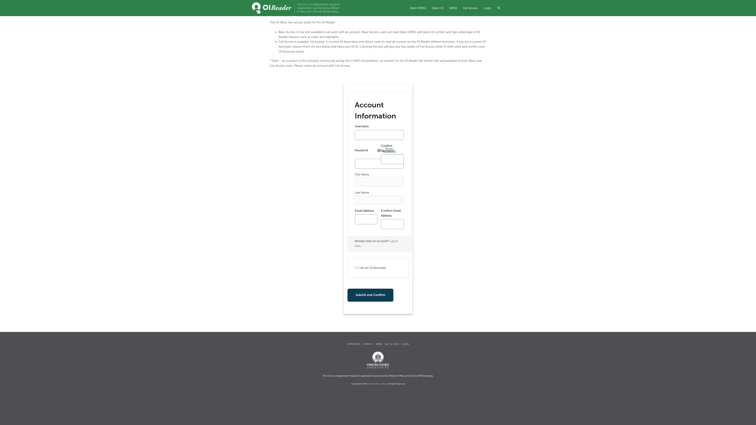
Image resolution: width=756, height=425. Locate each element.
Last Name (362, 192)
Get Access (470, 8)
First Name (362, 174)
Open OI (437, 8)
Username (362, 126)
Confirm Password (387, 148)
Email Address (364, 211)
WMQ (453, 8)
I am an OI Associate (372, 268)
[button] (499, 8)
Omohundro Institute (377, 384)
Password (361, 150)
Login (487, 8)
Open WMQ (418, 8)
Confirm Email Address (391, 213)
